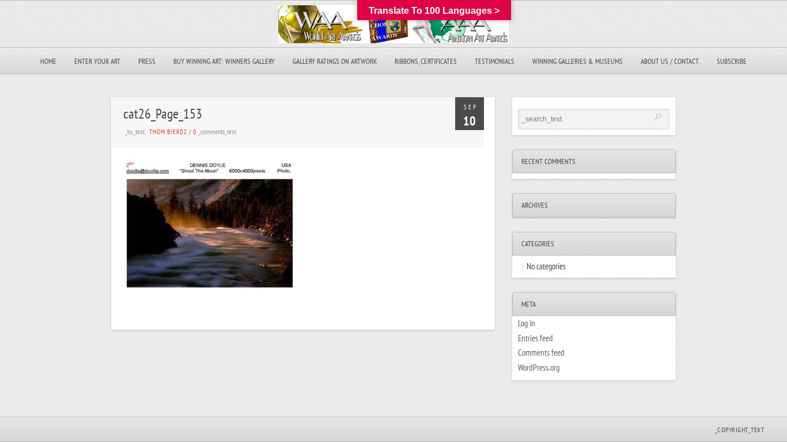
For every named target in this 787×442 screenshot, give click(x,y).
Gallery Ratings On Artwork (335, 61)
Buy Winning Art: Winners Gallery (224, 61)
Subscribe (732, 61)
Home (48, 61)
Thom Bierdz (168, 132)
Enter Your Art (97, 61)
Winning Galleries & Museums (577, 61)
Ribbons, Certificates (426, 61)
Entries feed (535, 338)
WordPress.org (538, 367)
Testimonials (494, 61)
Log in (526, 323)
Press (147, 61)
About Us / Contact (670, 61)
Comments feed (541, 352)
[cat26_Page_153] (209, 289)
